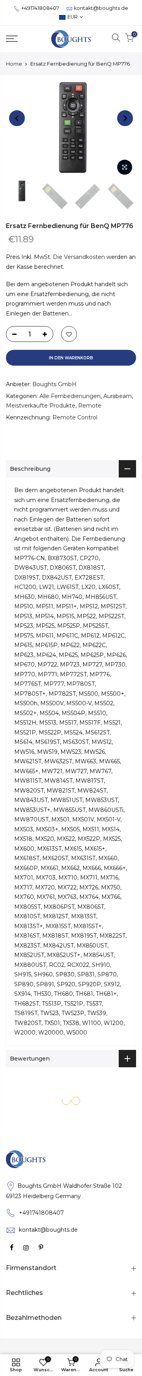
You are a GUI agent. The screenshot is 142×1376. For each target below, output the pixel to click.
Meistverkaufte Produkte (40, 406)
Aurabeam (117, 396)
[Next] (125, 118)
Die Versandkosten (79, 257)
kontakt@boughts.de (101, 8)
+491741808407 (40, 8)
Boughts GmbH (54, 384)
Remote (89, 406)
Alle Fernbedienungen (70, 396)
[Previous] (17, 118)
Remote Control (74, 417)
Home (14, 63)
